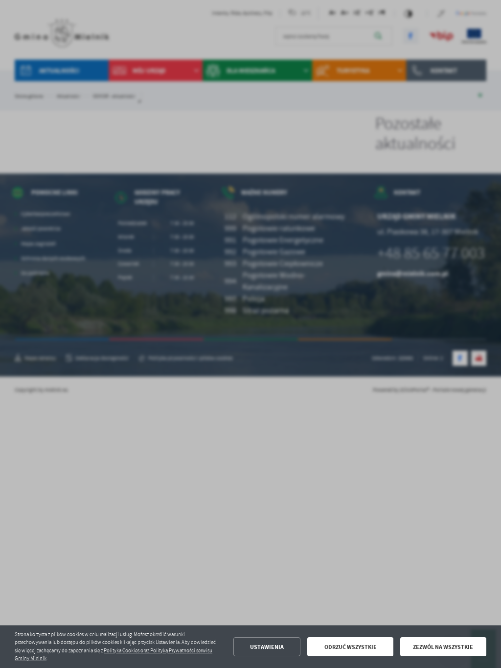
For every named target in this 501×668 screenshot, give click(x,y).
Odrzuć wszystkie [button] (350, 647)
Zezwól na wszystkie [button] (443, 647)
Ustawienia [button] (267, 647)
